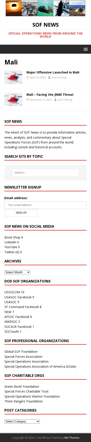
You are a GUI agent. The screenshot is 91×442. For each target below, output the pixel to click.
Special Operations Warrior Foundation (32, 396)
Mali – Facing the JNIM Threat (50, 94)
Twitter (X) (11, 252)
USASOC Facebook (18, 297)
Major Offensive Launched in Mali (53, 72)
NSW (7, 312)
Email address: (16, 198)
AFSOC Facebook (16, 317)
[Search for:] (46, 172)
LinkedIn (10, 242)
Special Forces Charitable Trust (26, 391)
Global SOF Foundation (21, 351)
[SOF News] (45, 14)
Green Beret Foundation (21, 386)
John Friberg (59, 77)
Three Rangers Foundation (23, 401)
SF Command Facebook (21, 307)
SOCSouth (11, 331)
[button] (85, 49)
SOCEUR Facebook (18, 327)
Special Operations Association (26, 361)
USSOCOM (12, 292)
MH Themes (71, 438)
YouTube (10, 247)
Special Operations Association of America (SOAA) (40, 366)
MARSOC (10, 321)
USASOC (10, 302)
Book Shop (12, 237)
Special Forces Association (23, 356)
